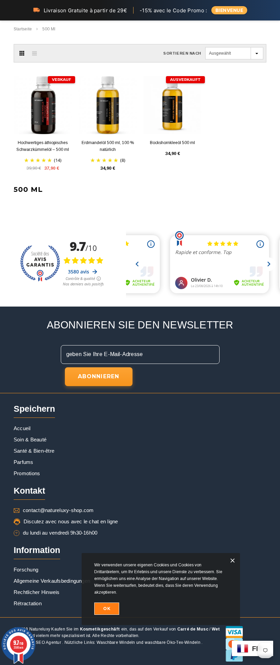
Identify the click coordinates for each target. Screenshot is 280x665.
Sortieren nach (182, 53)
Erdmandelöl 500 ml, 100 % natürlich (108, 146)
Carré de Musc (192, 629)
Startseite (23, 29)
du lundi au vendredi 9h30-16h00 (60, 533)
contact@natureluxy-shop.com (58, 510)
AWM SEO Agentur (43, 642)
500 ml (48, 29)
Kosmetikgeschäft (100, 629)
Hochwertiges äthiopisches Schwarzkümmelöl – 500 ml (42, 146)
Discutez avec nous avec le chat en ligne (71, 521)
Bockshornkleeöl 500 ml (172, 142)
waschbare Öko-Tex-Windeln (172, 642)
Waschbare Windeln (116, 642)
